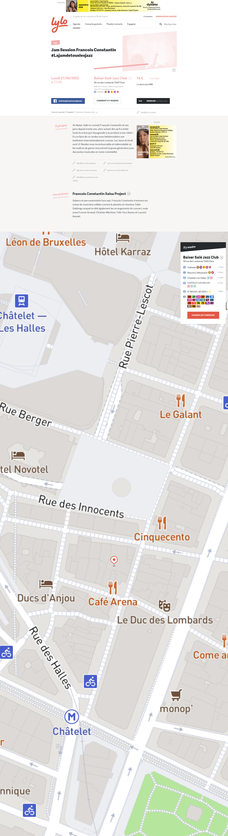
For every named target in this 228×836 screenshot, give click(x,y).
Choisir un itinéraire (203, 315)
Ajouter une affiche (162, 70)
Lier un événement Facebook (119, 163)
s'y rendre (107, 100)
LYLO (59, 24)
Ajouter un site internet (87, 170)
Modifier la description (86, 163)
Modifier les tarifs (148, 112)
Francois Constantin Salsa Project (99, 194)
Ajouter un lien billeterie (117, 170)
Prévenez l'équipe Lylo (73, 112)
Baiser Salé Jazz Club (110, 78)
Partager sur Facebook (70, 101)
